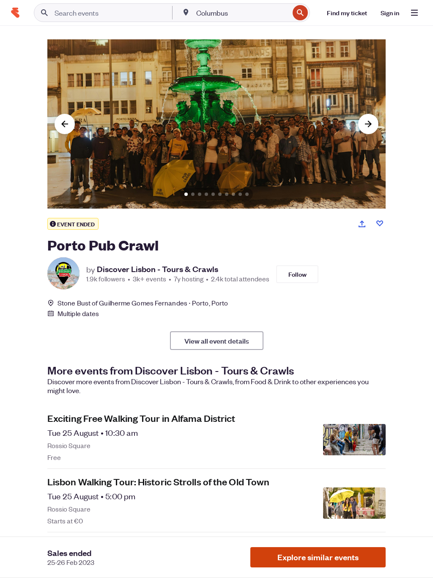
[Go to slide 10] (247, 194)
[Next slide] (368, 124)
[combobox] (242, 12)
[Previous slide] (65, 124)
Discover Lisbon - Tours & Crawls (157, 269)
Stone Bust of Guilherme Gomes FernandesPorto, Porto (143, 302)
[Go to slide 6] (220, 194)
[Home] (15, 13)
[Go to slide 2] (193, 194)
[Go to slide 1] (186, 194)
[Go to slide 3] (199, 194)
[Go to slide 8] (233, 194)
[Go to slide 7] (226, 194)
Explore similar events (318, 557)
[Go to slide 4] (206, 194)
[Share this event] (362, 223)
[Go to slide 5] (213, 194)
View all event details (216, 340)
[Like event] (380, 223)
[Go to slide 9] (240, 194)
